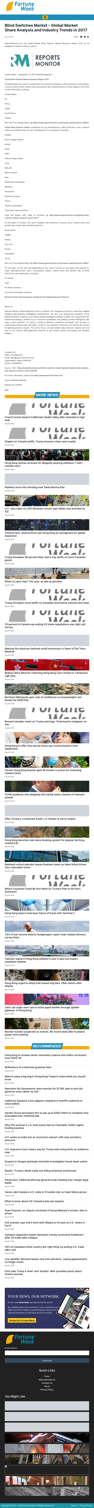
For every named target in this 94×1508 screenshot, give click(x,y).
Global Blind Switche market (17, 127)
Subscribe (47, 1360)
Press (47, 1376)
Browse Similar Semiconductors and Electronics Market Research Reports (37, 297)
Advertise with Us (47, 1380)
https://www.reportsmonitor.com (48, 375)
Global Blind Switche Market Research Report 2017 (27, 79)
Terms (47, 1386)
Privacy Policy (47, 1389)
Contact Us (47, 1383)
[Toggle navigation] (45, 17)
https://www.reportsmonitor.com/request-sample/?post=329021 (61, 122)
